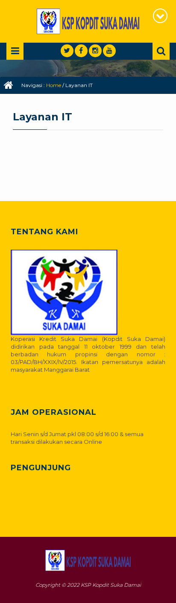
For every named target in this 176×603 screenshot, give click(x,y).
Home (53, 85)
